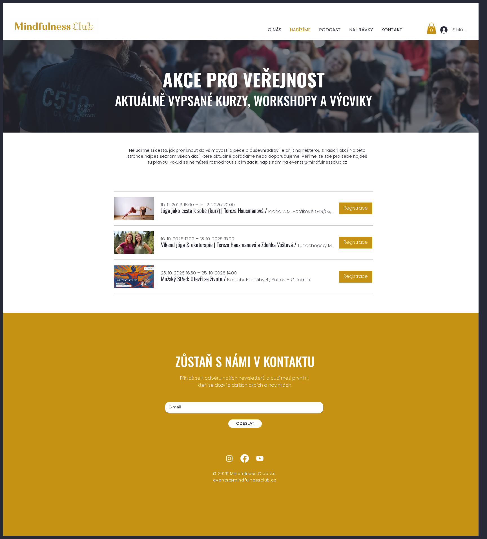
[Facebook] (244, 458)
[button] (431, 28)
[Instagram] (229, 458)
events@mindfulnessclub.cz (318, 162)
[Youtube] (260, 458)
